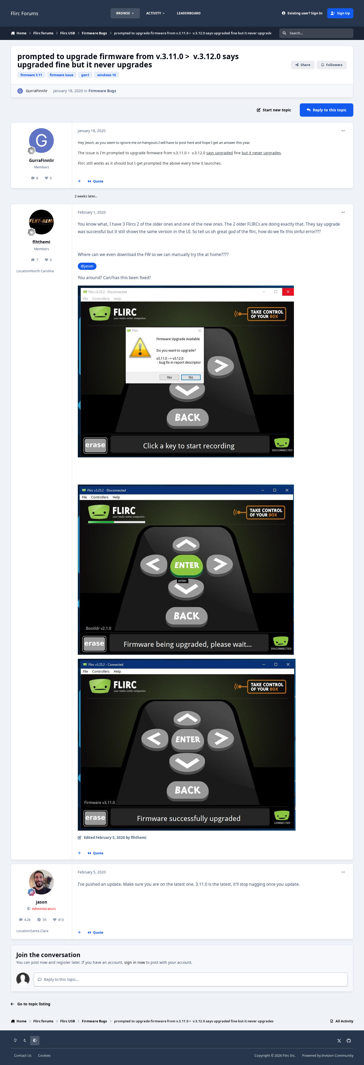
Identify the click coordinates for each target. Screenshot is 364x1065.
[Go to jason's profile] (41, 882)
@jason (87, 266)
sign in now (134, 962)
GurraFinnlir (37, 90)
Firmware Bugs (102, 90)
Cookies (44, 1055)
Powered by (327, 1055)
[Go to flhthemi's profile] (41, 222)
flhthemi (41, 242)
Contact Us (22, 1055)
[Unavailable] (186, 488)
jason (41, 902)
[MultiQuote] (79, 181)
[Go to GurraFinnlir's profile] (20, 91)
